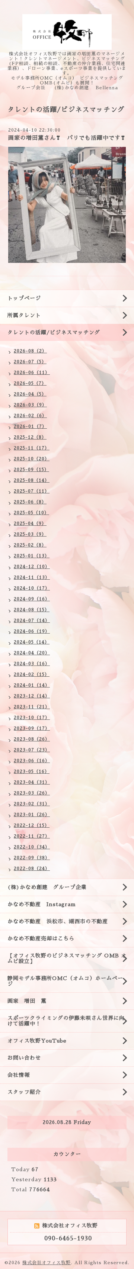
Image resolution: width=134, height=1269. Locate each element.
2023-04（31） (32, 782)
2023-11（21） (32, 707)
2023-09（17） (32, 728)
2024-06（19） (32, 631)
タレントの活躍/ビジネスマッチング (53, 332)
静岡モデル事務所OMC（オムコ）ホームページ (65, 981)
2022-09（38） (32, 858)
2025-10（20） (32, 459)
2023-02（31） (32, 804)
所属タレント (24, 315)
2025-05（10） (31, 513)
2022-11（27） (32, 836)
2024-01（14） (32, 685)
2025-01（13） (32, 556)
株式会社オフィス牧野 (46, 1262)
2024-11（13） (32, 577)
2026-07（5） (30, 362)
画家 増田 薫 (29, 1001)
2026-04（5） (30, 394)
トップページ (24, 298)
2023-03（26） (32, 793)
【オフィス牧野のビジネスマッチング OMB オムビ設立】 (67, 958)
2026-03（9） (30, 405)
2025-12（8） (30, 437)
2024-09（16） (32, 599)
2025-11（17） (32, 448)
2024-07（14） (32, 620)
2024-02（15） (32, 674)
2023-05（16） (32, 771)
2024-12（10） (32, 566)
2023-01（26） (32, 814)
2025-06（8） (30, 502)
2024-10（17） (32, 588)
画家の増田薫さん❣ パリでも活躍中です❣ (67, 138)
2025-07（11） (32, 491)
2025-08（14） (32, 480)
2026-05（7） (30, 383)
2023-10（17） (32, 717)
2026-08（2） (30, 351)
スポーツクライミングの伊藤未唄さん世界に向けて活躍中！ (66, 1020)
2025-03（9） (30, 534)
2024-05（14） (32, 642)
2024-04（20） (32, 653)
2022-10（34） (32, 847)
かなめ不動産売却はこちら (40, 938)
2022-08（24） (32, 868)
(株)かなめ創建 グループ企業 (47, 887)
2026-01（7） (30, 426)
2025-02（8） (30, 545)
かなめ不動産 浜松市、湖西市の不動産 (57, 921)
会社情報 (18, 1075)
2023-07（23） (32, 750)
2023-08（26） (32, 739)
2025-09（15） (31, 469)
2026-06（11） (32, 372)
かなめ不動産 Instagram (44, 904)
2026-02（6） (30, 415)
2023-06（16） (32, 760)
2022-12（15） (32, 825)
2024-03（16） (32, 663)
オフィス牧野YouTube (37, 1040)
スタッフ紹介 (24, 1092)
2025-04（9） (30, 523)
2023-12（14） (32, 696)
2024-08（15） (32, 610)
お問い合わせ (24, 1057)
